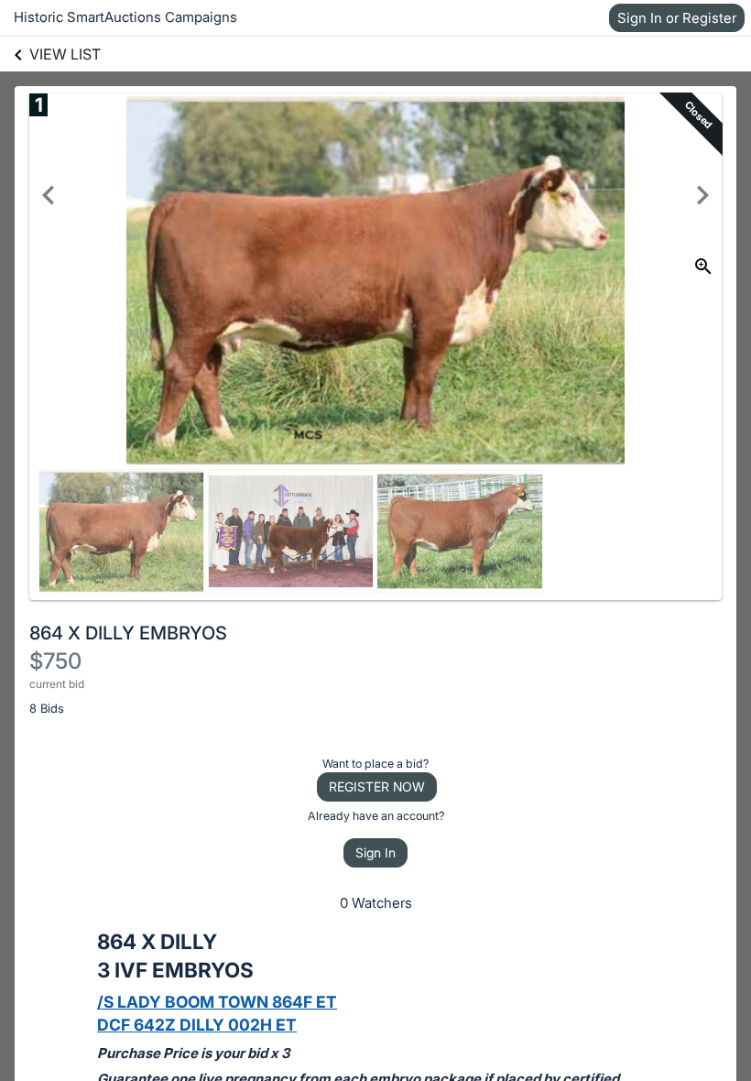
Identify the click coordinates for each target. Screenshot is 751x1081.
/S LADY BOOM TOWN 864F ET (217, 1001)
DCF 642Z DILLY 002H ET (197, 1024)
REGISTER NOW (377, 786)
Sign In (375, 852)
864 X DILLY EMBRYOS (128, 633)
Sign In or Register (676, 18)
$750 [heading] (55, 661)
